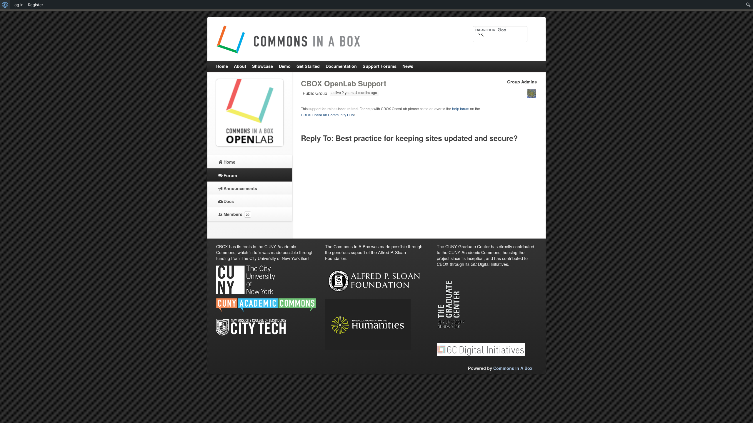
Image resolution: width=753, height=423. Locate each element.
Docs (229, 201)
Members (236, 214)
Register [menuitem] (35, 4)
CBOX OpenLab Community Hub (327, 114)
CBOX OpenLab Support (343, 83)
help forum (460, 108)
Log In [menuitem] (18, 4)
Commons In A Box (512, 368)
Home (229, 162)
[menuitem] (5, 4)
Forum (230, 175)
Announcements (240, 188)
